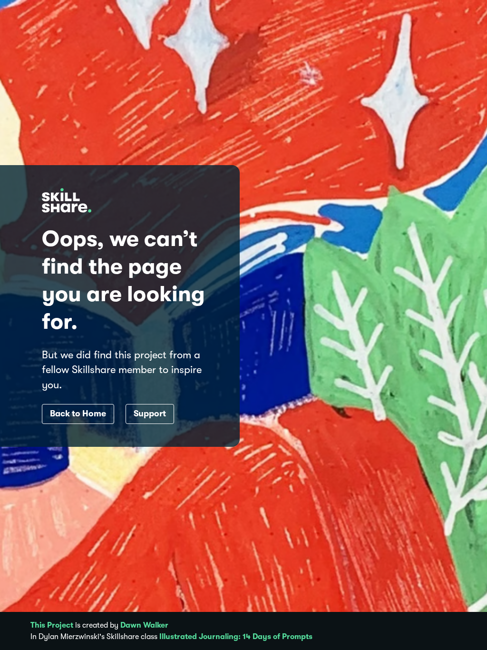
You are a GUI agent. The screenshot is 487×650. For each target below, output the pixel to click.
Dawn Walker (144, 625)
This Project (51, 625)
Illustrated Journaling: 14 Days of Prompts (235, 636)
